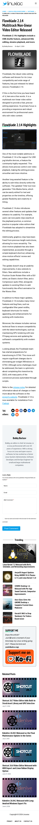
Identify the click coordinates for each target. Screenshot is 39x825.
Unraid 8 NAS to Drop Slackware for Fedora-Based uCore (23, 616)
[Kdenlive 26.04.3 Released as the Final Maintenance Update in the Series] (19, 720)
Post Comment (11, 528)
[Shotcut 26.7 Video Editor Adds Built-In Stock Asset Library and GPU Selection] (19, 687)
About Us (18, 821)
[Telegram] (33, 410)
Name (5, 486)
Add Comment (9, 500)
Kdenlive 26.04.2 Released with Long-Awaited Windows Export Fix (18, 802)
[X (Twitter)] (13, 410)
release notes (19, 387)
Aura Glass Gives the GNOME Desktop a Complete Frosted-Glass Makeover (24, 603)
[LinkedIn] (13, 414)
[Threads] (25, 410)
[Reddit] (17, 410)
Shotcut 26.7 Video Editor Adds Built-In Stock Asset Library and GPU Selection (18, 702)
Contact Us (28, 821)
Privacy (9, 821)
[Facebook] (21, 410)
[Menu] (36, 3)
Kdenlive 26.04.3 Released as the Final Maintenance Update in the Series (18, 734)
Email (5, 492)
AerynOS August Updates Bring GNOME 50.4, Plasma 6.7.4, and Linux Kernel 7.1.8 (25, 575)
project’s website (9, 397)
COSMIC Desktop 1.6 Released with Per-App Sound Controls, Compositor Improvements (25, 590)
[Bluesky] (29, 410)
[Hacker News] (17, 414)
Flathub (5, 403)
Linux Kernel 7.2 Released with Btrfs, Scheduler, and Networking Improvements (19, 565)
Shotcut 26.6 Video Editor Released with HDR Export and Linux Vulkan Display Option (19, 768)
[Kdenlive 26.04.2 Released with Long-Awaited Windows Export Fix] (19, 787)
